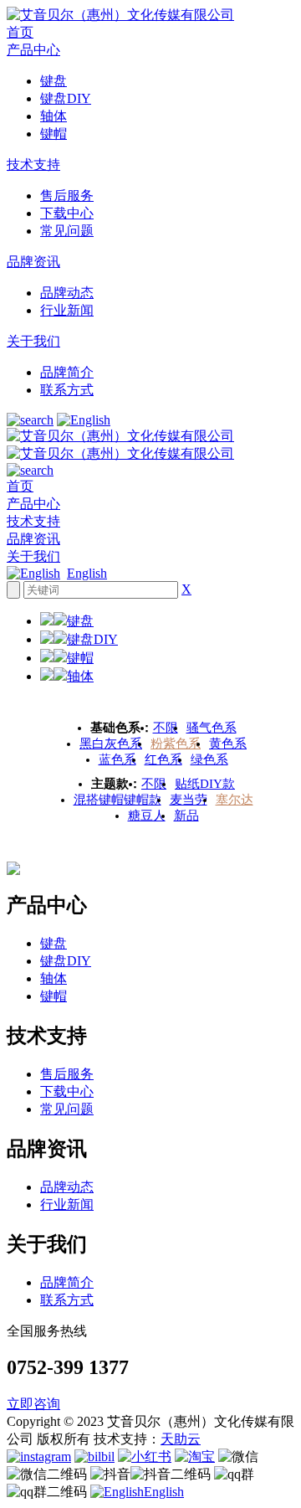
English (87, 573)
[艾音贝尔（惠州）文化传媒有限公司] (120, 15)
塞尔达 (234, 799)
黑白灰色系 (110, 743)
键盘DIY (65, 98)
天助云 (181, 1439)
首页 (20, 32)
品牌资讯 (33, 262)
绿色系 (209, 759)
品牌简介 (67, 372)
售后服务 (67, 195)
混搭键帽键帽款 (117, 799)
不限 (165, 727)
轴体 (53, 116)
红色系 (163, 759)
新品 (186, 815)
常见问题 (67, 231)
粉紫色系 (175, 743)
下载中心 (67, 213)
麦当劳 (188, 799)
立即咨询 (33, 1404)
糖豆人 (147, 815)
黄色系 (228, 743)
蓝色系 (117, 759)
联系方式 (67, 390)
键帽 (53, 133)
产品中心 (33, 50)
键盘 (53, 81)
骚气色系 (211, 727)
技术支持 (33, 164)
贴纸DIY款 (205, 783)
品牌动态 (67, 293)
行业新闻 (67, 310)
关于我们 (33, 341)
